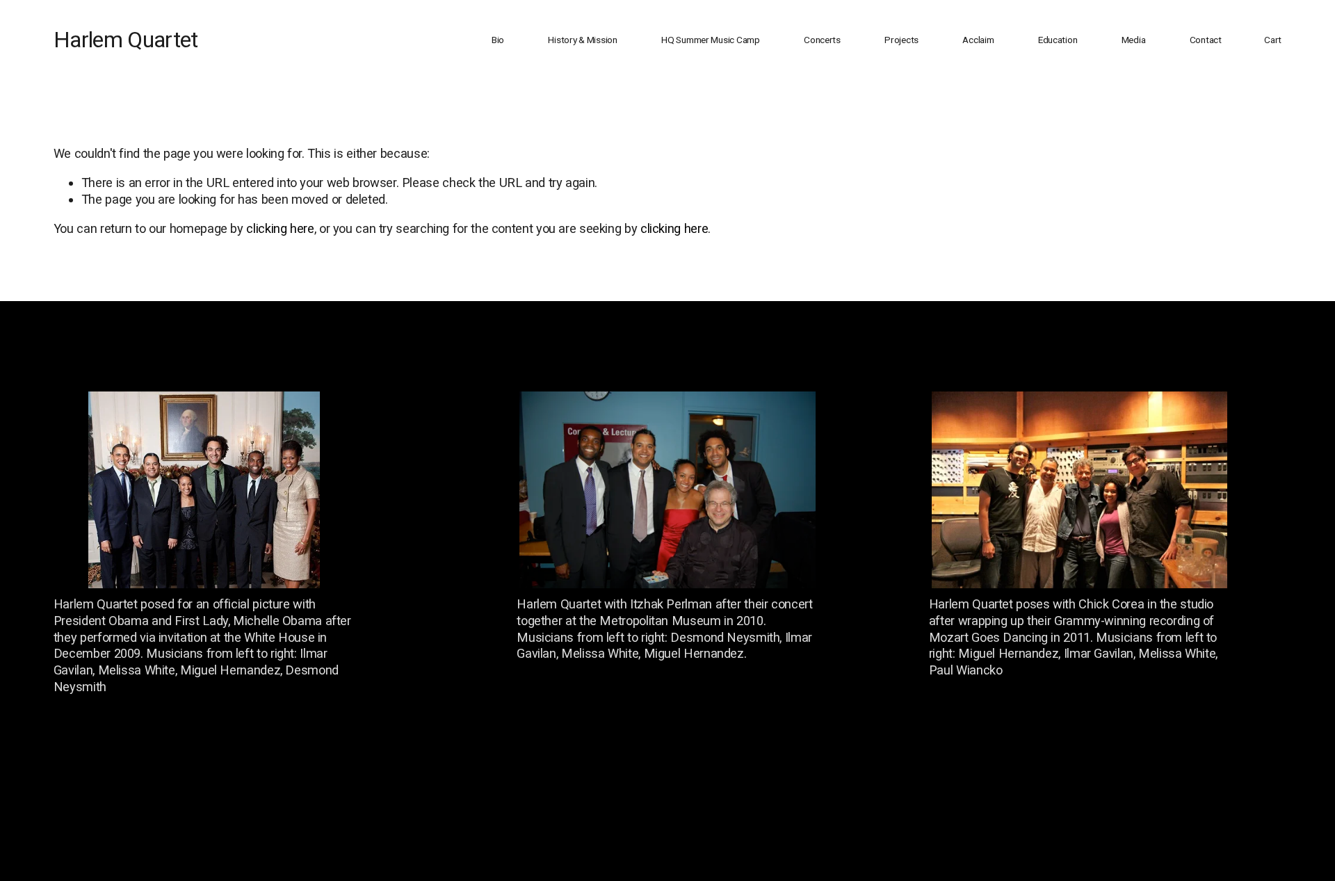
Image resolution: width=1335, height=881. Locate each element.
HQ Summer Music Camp (710, 39)
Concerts (822, 39)
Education (1058, 39)
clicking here (280, 228)
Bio (498, 39)
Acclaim (978, 39)
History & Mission (582, 39)
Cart (1272, 39)
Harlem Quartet (126, 39)
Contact (1206, 39)
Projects (901, 39)
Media (1134, 39)
